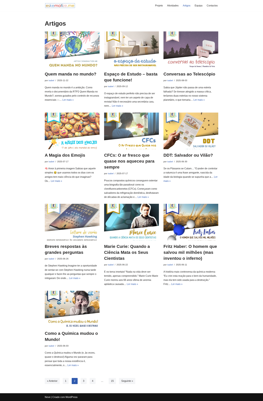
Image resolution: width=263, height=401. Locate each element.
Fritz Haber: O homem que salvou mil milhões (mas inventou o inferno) (190, 252)
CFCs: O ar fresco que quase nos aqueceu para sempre (129, 161)
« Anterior (52, 381)
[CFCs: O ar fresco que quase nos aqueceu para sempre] (131, 131)
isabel (51, 80)
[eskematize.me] (60, 5)
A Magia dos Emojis (65, 155)
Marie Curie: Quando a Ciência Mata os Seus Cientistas (127, 252)
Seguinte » (127, 381)
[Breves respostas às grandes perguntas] (72, 222)
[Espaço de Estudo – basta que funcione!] (131, 49)
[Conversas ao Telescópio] (190, 49)
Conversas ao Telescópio (189, 74)
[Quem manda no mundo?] (72, 49)
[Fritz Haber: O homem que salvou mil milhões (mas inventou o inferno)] (190, 222)
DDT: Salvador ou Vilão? (188, 155)
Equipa (198, 5)
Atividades (173, 5)
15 (112, 381)
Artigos (186, 5)
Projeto (159, 5)
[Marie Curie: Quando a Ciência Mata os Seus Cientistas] (131, 222)
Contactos (212, 5)
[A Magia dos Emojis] (72, 131)
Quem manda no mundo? (70, 74)
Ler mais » (68, 100)
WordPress (71, 397)
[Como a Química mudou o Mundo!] (72, 309)
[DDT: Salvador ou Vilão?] (190, 131)
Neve (48, 397)
